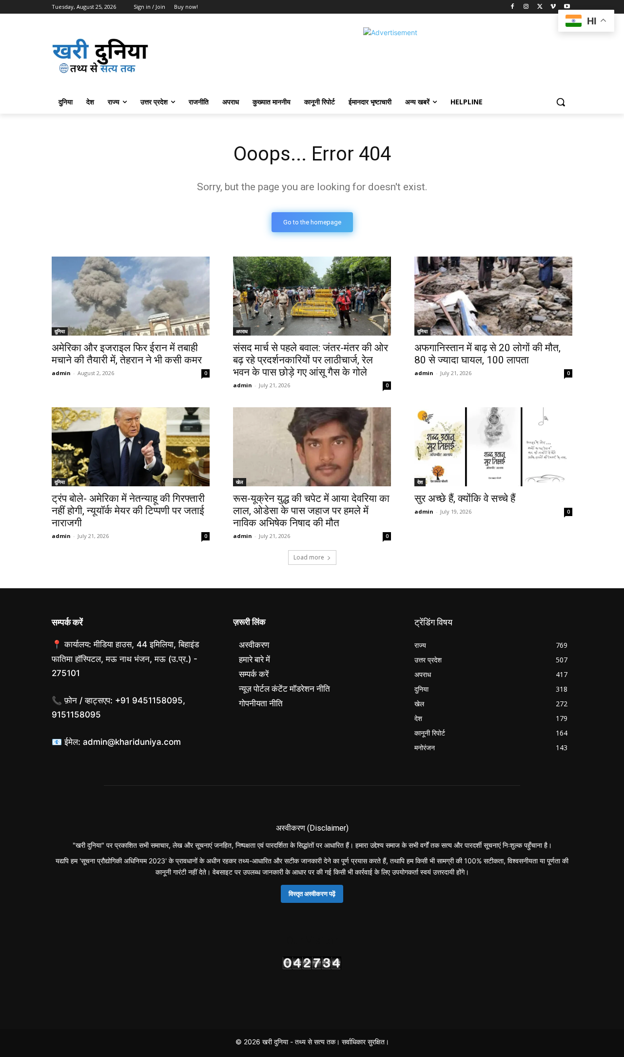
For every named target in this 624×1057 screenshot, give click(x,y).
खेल (239, 482)
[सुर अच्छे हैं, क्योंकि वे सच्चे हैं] (493, 446)
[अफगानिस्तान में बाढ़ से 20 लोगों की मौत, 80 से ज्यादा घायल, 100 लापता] (493, 296)
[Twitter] (540, 7)
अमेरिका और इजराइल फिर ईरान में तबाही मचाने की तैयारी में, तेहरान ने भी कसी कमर (127, 354)
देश (420, 482)
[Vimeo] (553, 7)
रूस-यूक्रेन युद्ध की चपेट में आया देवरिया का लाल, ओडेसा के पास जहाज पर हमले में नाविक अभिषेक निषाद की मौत (311, 511)
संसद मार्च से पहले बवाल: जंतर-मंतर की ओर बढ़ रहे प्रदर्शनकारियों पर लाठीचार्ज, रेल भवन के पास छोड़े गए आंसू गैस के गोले (310, 360)
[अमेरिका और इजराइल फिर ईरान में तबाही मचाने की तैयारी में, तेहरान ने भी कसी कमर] (131, 296)
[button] (560, 102)
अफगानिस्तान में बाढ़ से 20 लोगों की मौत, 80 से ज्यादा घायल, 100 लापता (487, 354)
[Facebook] (512, 7)
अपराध (242, 331)
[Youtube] (566, 7)
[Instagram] (526, 7)
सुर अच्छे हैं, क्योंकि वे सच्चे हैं (464, 498)
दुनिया (60, 331)
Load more (308, 557)
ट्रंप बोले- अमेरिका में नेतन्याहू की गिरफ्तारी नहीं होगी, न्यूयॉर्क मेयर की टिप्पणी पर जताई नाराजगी (128, 511)
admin (61, 373)
